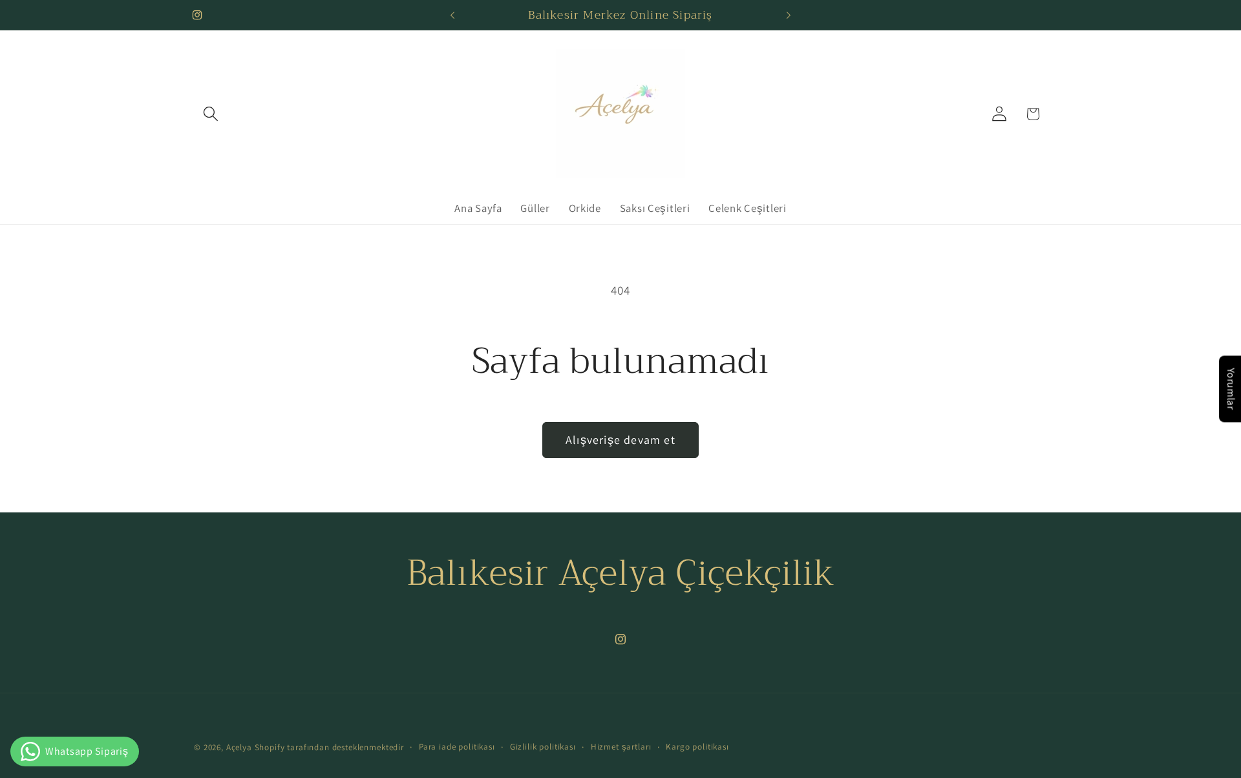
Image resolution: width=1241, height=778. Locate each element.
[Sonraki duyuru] (788, 15)
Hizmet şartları (621, 746)
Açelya (239, 747)
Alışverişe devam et (620, 439)
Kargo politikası (697, 746)
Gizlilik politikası (543, 746)
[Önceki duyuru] (452, 15)
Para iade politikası (457, 746)
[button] (211, 114)
